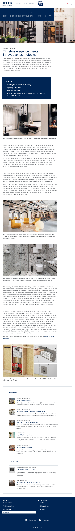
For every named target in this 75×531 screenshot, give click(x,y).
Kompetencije (7, 509)
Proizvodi (18, 4)
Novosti (31, 4)
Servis (25, 4)
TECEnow (39, 93)
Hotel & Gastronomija (26, 12)
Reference (16, 12)
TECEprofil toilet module (22, 93)
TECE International (8, 506)
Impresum (42, 509)
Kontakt (41, 503)
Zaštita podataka (44, 506)
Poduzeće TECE (7, 503)
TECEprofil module (13, 95)
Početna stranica (7, 12)
